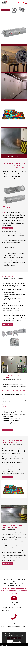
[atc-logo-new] (5, 2)
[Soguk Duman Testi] (14, 141)
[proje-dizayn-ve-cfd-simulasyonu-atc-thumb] (14, 114)
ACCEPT (9, 641)
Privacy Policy (17, 641)
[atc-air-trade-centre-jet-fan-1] (14, 31)
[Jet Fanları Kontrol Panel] (14, 86)
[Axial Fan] (14, 59)
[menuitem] (25, 2)
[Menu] (25, 2)
